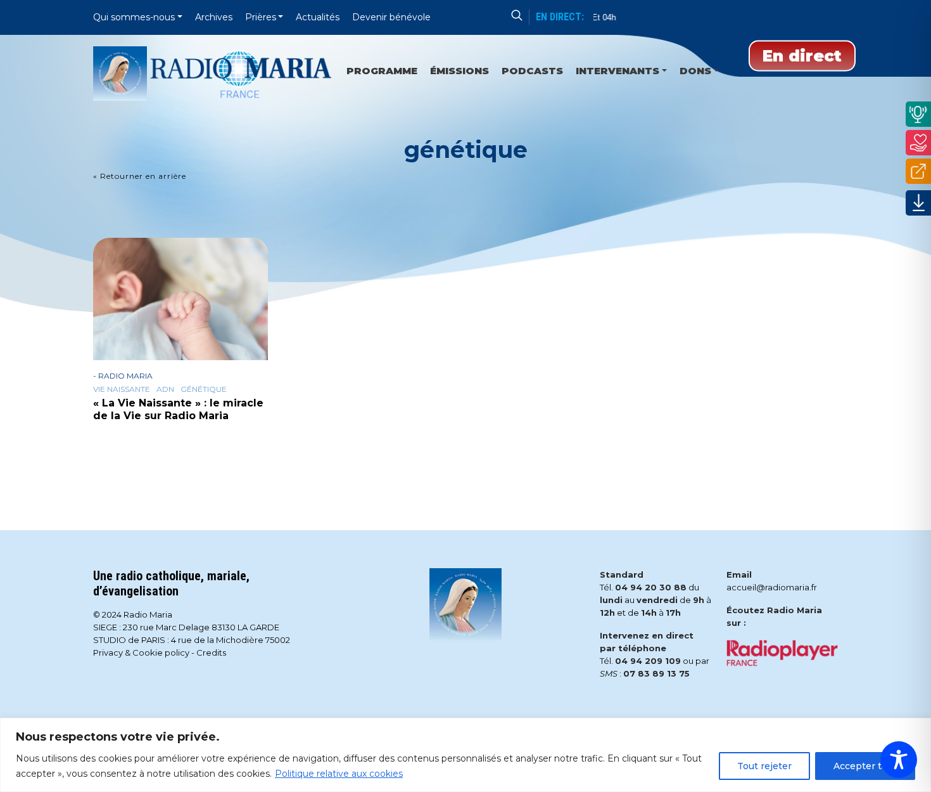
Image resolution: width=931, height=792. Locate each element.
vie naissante (121, 389)
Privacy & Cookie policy (141, 652)
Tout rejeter (764, 766)
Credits (211, 652)
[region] (465, 755)
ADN (165, 389)
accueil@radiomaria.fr (771, 587)
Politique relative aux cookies (339, 773)
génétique (203, 389)
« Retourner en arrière (139, 176)
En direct (802, 55)
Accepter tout (865, 766)
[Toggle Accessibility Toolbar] (898, 759)
